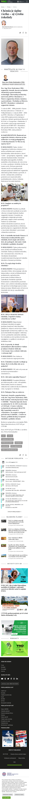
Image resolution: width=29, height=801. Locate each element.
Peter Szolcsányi (7, 442)
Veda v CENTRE (4, 709)
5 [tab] (18, 748)
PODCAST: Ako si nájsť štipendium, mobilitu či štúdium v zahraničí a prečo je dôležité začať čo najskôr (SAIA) (13, 588)
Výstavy (3, 715)
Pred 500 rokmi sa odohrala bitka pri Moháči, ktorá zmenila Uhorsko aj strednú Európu (17, 530)
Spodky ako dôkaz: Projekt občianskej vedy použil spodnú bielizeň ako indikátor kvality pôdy (17, 547)
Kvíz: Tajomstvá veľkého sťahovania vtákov (15, 538)
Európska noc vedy (5, 721)
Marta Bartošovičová (7, 27)
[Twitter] (8, 679)
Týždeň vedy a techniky (6, 719)
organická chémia (7, 439)
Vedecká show (4, 723)
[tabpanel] (7, 738)
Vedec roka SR (4, 717)
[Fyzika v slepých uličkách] (7, 738)
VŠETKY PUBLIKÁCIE (14, 750)
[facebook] (23, 33)
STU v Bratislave (16, 446)
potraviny (19, 442)
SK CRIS (3, 698)
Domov (3, 7)
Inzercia (3, 671)
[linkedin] (26, 33)
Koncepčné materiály (6, 702)
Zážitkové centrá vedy (6, 695)
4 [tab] (15, 748)
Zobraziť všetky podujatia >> (14, 511)
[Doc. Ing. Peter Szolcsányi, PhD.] (5, 77)
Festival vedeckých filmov (7, 713)
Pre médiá (3, 669)
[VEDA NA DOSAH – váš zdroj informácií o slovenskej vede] (6, 1)
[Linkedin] (17, 679)
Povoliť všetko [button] (6, 797)
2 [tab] (11, 748)
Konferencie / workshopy (7, 725)
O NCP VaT (3, 691)
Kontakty (3, 667)
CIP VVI (2, 700)
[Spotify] (5, 679)
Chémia (15, 7)
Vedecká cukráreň (5, 711)
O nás (2, 665)
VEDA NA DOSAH (19, 525)
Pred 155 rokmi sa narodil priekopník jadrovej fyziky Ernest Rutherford (16, 522)
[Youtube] (2, 679)
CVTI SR (10, 435)
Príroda (8, 7)
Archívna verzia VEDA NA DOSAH (10, 683)
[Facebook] (11, 679)
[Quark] (21, 738)
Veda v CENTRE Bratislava (9, 449)
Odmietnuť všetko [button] (19, 794)
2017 (3, 435)
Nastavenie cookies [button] (7, 794)
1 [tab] (9, 748)
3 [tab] (13, 748)
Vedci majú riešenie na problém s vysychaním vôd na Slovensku (18, 555)
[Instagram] (14, 679)
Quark (2, 697)
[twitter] (20, 33)
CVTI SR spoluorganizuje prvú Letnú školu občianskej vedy (14, 614)
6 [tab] (20, 748)
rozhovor (5, 446)
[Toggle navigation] (27, 1)
